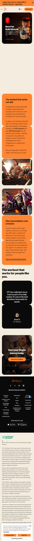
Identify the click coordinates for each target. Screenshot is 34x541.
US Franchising (6, 409)
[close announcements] (32, 2)
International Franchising (5, 413)
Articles (17, 400)
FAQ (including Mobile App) (6, 404)
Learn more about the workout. (16, 259)
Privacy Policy (28, 400)
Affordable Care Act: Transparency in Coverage (17, 410)
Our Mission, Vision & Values (6, 400)
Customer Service (6, 416)
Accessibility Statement (28, 408)
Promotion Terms (28, 405)
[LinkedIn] (23, 386)
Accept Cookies (10, 535)
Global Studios (17, 395)
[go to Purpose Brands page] (8, 437)
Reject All (24, 535)
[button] (20, 9)
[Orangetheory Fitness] (17, 381)
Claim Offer (18, 4)
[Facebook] (11, 386)
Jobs (17, 398)
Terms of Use (28, 402)
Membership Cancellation (17, 390)
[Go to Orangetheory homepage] (9, 9)
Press (6, 407)
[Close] (30, 526)
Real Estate (17, 405)
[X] (15, 386)
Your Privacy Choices (17, 538)
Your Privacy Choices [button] (28, 396)
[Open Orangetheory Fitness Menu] (2, 9)
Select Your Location (6, 396)
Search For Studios (17, 359)
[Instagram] (19, 386)
